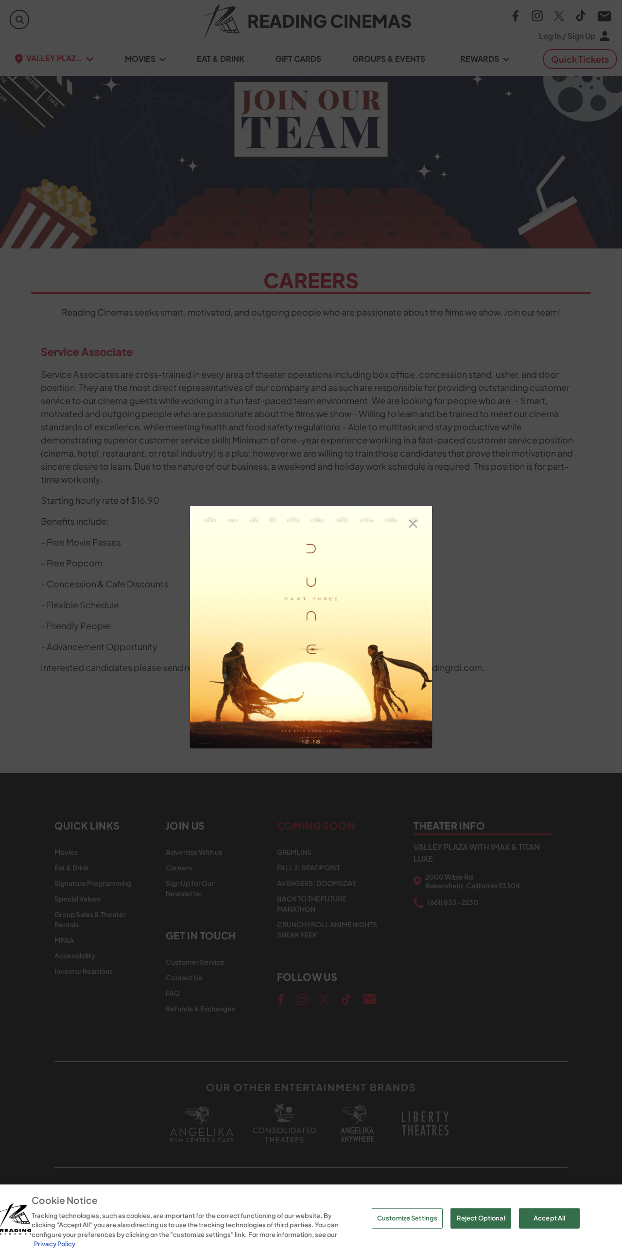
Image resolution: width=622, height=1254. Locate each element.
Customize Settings (407, 1218)
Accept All (549, 1218)
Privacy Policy (54, 1244)
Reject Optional (481, 1218)
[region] (311, 1219)
